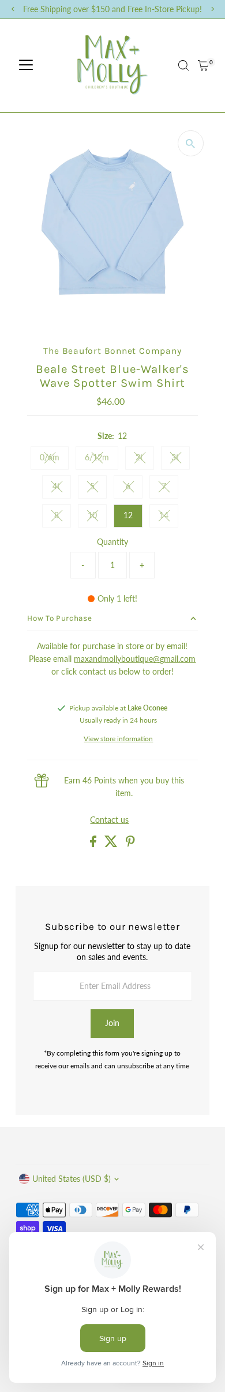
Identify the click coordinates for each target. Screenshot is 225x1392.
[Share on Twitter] (112, 844)
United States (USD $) (71, 1179)
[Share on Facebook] (94, 844)
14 (168, 517)
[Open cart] (203, 65)
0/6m (54, 459)
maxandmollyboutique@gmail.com (135, 659)
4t (61, 488)
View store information (118, 738)
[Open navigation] (26, 65)
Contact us (109, 820)
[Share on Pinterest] (130, 844)
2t (145, 459)
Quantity (112, 542)
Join (112, 1023)
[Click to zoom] (191, 143)
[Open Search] (183, 65)
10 (97, 517)
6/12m (101, 459)
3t (180, 459)
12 (128, 515)
